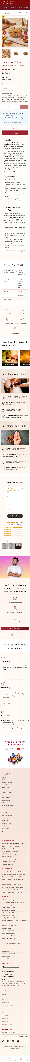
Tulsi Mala (4, 825)
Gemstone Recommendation (9, 953)
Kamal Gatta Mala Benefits (8, 910)
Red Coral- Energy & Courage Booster (11, 854)
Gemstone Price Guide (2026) (9, 925)
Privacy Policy (5, 790)
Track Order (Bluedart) (8, 1005)
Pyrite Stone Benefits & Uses (9, 938)
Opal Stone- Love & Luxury (8, 861)
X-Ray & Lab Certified (15, 7)
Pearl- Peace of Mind (7, 856)
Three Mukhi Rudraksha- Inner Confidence (12, 877)
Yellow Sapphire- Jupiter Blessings (10, 851)
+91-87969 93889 (9, 971)
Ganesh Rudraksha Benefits (9, 935)
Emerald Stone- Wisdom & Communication (13, 843)
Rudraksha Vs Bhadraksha (8, 912)
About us (4, 777)
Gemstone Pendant (6, 823)
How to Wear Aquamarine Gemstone (11, 923)
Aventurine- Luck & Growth (9, 864)
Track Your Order (6, 1002)
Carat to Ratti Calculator (8, 958)
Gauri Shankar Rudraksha (8, 930)
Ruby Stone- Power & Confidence (10, 846)
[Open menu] (2, 13)
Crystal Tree (5, 820)
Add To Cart (24, 106)
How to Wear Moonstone (8, 915)
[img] (10, 488)
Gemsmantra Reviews (7, 782)
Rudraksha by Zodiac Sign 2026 (9, 900)
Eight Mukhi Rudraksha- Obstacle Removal (12, 889)
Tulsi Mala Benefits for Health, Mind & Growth (13, 902)
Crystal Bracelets (6, 818)
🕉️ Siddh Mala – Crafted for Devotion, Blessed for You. (15, 2)
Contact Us (4, 784)
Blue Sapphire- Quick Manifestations (11, 848)
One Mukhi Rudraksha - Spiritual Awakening (13, 871)
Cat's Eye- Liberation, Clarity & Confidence (12, 859)
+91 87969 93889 (25, 7)
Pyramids (4, 831)
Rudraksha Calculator (7, 951)
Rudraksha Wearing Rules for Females (11, 905)
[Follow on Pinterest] (13, 1041)
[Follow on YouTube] (18, 1041)
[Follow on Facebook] (8, 1041)
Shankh (4, 836)
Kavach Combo (5, 828)
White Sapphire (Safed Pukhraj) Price (11, 943)
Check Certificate (6, 800)
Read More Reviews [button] (15, 516)
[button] (5, 69)
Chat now (17, 628)
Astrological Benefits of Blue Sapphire (11, 918)
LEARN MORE (7, 675)
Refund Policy (5, 787)
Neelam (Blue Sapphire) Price (9, 941)
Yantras (3, 833)
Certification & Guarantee (8, 805)
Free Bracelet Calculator (8, 956)
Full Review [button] (9, 509)
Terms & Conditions (7, 792)
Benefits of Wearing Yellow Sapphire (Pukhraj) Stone (15, 920)
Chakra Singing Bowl (7, 815)
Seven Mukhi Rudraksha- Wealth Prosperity (13, 887)
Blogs (3, 779)
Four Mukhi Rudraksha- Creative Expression (13, 879)
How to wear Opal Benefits (8, 907)
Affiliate (4, 997)
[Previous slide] (3, 501)
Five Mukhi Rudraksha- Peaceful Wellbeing (13, 882)
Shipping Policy (6, 797)
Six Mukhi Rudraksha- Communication (11, 884)
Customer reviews (6, 1007)
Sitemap (4, 795)
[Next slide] (27, 501)
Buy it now (15, 133)
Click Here (20, 299)
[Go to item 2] (15, 53)
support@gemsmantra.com (11, 967)
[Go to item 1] (6, 53)
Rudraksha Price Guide (7, 928)
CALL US (16, 635)
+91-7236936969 (9, 976)
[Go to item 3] (25, 53)
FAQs (3, 802)
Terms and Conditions (8, 1024)
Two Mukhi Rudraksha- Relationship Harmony (13, 874)
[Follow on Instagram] (3, 1041)
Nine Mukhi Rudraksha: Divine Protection (12, 892)
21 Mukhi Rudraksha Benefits (9, 933)
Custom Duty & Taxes (7, 808)
